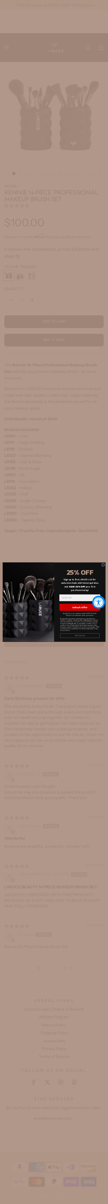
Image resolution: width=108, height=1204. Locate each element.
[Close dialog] (103, 565)
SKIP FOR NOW (80, 635)
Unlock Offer (79, 607)
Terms (67, 630)
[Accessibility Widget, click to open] (98, 602)
